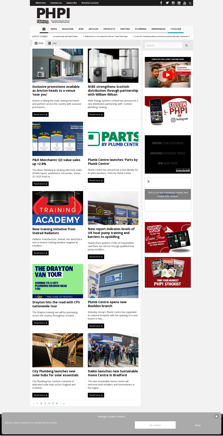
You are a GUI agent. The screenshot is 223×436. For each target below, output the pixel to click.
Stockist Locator (90, 2)
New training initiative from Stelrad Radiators (53, 231)
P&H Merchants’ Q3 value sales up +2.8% (56, 162)
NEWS (54, 28)
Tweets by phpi (168, 194)
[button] (216, 416)
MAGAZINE (67, 28)
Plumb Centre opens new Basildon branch (107, 304)
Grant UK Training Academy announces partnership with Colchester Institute (157, 36)
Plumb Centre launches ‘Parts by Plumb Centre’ (113, 162)
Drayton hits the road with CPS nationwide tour (56, 304)
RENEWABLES (158, 28)
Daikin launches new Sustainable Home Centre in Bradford (113, 373)
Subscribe (71, 2)
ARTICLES (93, 28)
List (54, 43)
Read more (39, 114)
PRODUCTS (109, 28)
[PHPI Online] (53, 15)
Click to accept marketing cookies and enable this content (168, 194)
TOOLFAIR (175, 28)
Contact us (56, 2)
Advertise (41, 2)
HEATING (125, 28)
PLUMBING (140, 28)
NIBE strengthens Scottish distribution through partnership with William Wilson (113, 90)
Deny (198, 425)
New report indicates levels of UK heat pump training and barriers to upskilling (111, 233)
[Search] (186, 45)
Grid (40, 43)
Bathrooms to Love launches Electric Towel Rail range (99, 36)
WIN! (81, 28)
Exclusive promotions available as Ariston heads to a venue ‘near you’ (56, 90)
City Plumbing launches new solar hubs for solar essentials (55, 373)
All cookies (155, 425)
